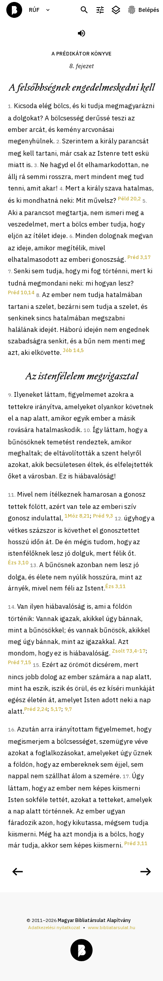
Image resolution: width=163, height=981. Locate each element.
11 (11, 494)
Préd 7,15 (19, 662)
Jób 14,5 (73, 350)
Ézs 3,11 (115, 586)
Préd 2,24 (35, 709)
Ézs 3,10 (18, 562)
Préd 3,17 (139, 257)
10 (86, 430)
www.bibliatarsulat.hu (111, 927)
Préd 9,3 (103, 515)
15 (36, 665)
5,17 (56, 709)
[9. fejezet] (145, 871)
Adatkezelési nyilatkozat (54, 927)
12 (118, 518)
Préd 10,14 (21, 292)
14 (11, 607)
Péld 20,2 (129, 198)
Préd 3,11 (136, 843)
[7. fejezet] (17, 871)
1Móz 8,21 (77, 515)
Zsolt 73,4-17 (129, 651)
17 (126, 776)
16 (11, 729)
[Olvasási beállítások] (100, 10)
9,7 (68, 709)
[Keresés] (84, 10)
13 (33, 565)
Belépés (148, 9)
